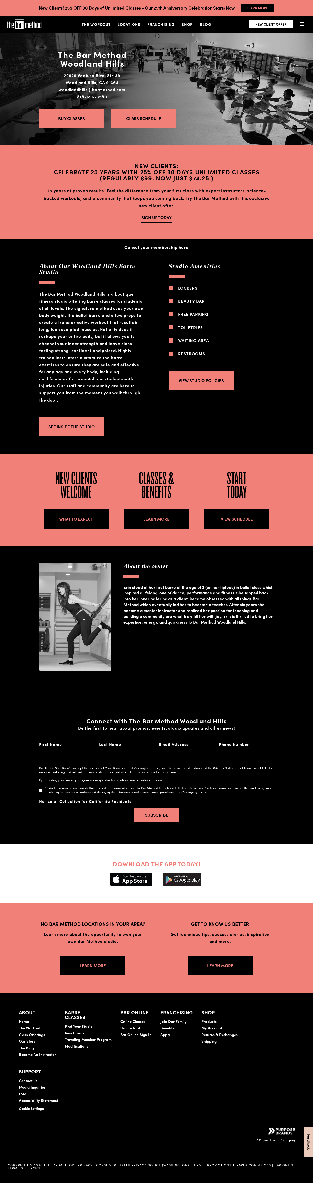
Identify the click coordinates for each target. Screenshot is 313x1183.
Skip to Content (55, 19)
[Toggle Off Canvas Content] (302, 24)
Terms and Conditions (104, 768)
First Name (50, 744)
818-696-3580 (92, 97)
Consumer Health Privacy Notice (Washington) (142, 1165)
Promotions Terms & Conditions (239, 1165)
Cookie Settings (31, 1108)
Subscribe (156, 815)
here (184, 247)
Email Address (174, 744)
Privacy (85, 1165)
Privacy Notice (223, 768)
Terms (198, 1165)
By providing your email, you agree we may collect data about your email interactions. (101, 780)
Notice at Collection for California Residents (85, 801)
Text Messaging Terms (143, 768)
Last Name (110, 744)
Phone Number (234, 744)
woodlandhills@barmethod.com (92, 89)
